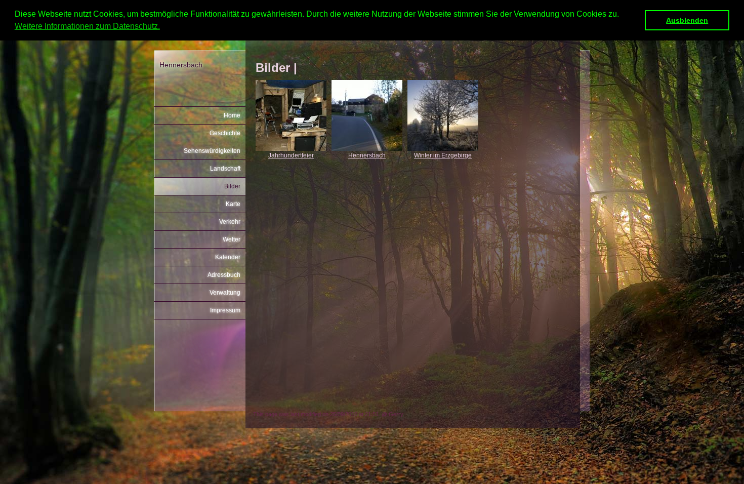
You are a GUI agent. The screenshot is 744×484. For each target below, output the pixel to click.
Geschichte (225, 133)
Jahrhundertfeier (291, 155)
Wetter (231, 239)
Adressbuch (224, 274)
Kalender (227, 257)
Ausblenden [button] (687, 20)
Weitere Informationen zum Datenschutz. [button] (87, 26)
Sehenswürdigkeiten (212, 150)
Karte (233, 204)
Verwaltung (225, 292)
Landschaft (225, 168)
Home (232, 115)
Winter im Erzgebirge (443, 155)
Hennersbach (367, 155)
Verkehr (229, 221)
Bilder (232, 186)
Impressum (225, 310)
